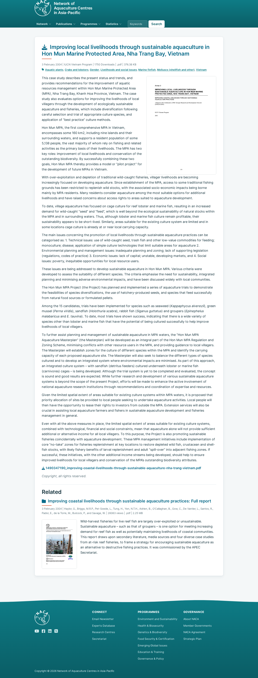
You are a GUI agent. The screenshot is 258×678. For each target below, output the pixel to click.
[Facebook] (43, 630)
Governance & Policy (151, 658)
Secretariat (99, 638)
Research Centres (103, 632)
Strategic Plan (192, 638)
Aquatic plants (54, 69)
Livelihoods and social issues (119, 69)
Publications (64, 24)
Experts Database (103, 625)
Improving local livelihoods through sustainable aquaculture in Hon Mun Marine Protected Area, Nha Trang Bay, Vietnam (126, 50)
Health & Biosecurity (151, 625)
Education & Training (151, 652)
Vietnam (201, 69)
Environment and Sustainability (157, 619)
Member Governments (197, 625)
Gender (94, 69)
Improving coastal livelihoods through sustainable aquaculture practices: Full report (129, 501)
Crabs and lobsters (76, 69)
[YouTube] (37, 630)
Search (156, 24)
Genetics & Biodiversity (152, 632)
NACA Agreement (194, 632)
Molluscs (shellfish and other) (176, 69)
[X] (56, 630)
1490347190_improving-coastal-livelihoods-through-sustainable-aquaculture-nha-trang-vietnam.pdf (123, 468)
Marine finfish (147, 69)
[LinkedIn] (50, 630)
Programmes (89, 24)
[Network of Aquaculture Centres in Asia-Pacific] (61, 617)
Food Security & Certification (156, 638)
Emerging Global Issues (152, 645)
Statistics (112, 24)
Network (42, 24)
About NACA (191, 619)
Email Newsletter (103, 619)
